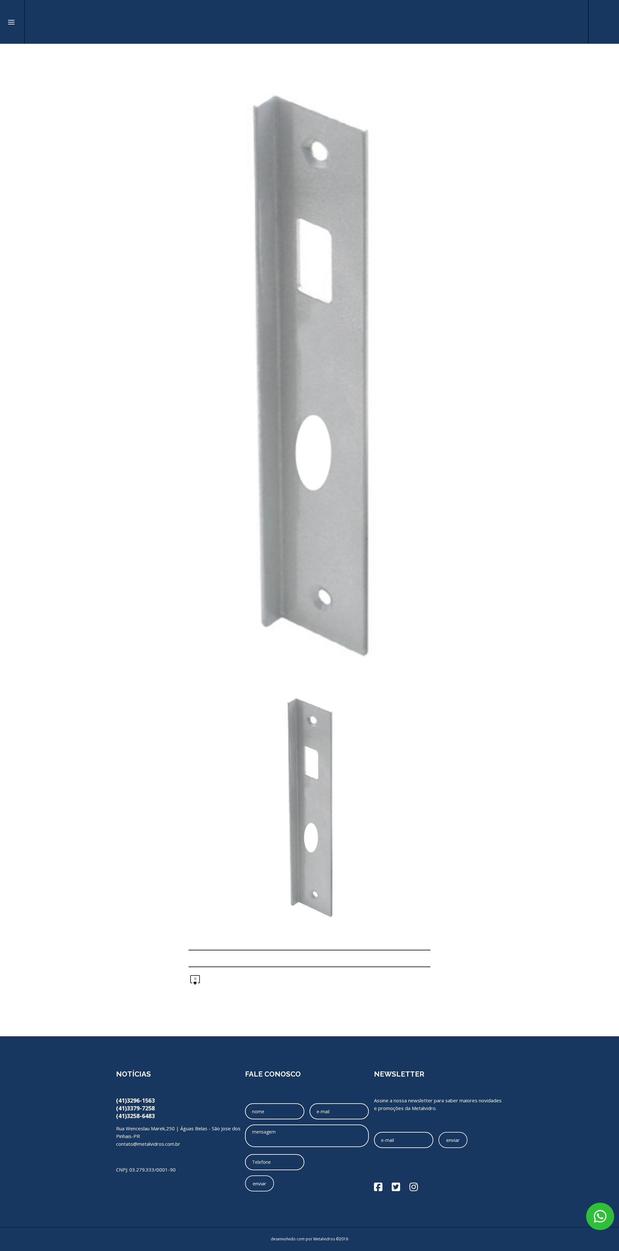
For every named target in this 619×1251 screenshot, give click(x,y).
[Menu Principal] (11, 22)
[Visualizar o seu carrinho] (575, 22)
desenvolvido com (288, 1239)
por (309, 1239)
